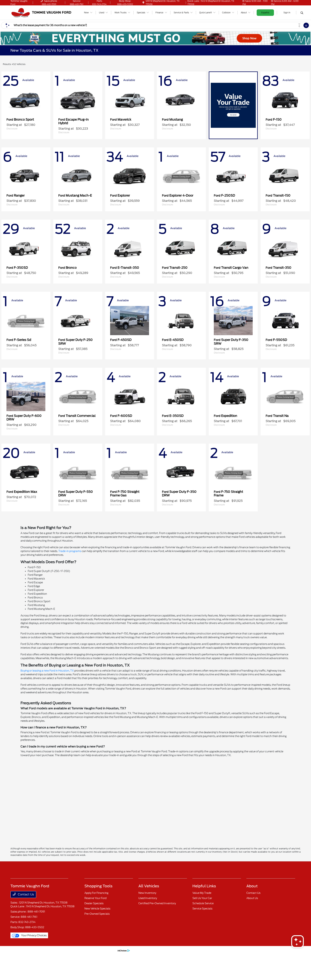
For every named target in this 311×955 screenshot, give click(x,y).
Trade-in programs (69, 551)
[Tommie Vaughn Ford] (41, 12)
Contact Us (25, 894)
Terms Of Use (57, 950)
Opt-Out (110, 950)
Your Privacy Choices (34, 935)
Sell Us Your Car (202, 898)
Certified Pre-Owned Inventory (157, 903)
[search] (302, 13)
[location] (143, 2)
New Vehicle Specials (97, 908)
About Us (252, 898)
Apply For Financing (96, 892)
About (252, 886)
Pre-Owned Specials (97, 913)
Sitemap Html (83, 950)
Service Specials (202, 908)
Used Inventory (147, 898)
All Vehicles (148, 886)
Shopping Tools (98, 886)
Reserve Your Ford (95, 898)
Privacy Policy (41, 950)
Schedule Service (203, 903)
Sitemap (70, 950)
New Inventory (147, 892)
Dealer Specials (93, 903)
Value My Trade (201, 892)
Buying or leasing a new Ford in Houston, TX (47, 670)
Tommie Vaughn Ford (21, 950)
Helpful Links (204, 886)
